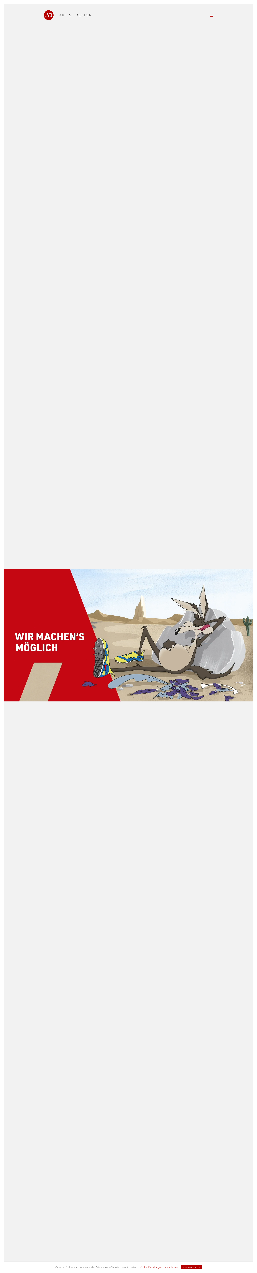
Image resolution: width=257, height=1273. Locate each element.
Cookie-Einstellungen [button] (151, 1267)
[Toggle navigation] (211, 15)
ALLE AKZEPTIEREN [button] (191, 1267)
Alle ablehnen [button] (171, 1267)
